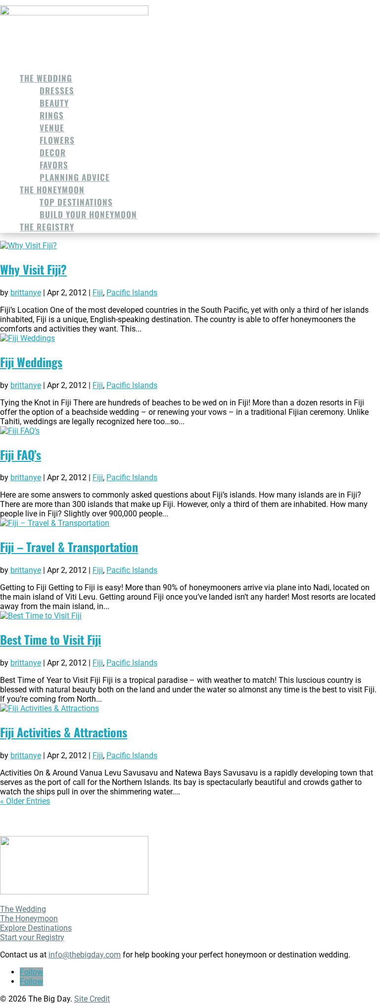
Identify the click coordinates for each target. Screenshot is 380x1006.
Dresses (57, 90)
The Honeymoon (52, 189)
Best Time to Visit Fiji (50, 639)
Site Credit (92, 999)
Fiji (98, 292)
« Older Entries (25, 801)
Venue (52, 127)
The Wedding (46, 78)
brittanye (25, 292)
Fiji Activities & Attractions (63, 732)
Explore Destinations (36, 928)
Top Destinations (76, 202)
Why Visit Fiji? (33, 269)
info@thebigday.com (84, 954)
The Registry (47, 227)
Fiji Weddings (31, 362)
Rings (52, 115)
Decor (53, 152)
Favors (54, 165)
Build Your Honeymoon (88, 214)
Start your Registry (32, 937)
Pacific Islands (131, 292)
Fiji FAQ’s (20, 454)
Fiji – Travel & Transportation (69, 547)
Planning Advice (75, 177)
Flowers (57, 140)
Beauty (54, 103)
